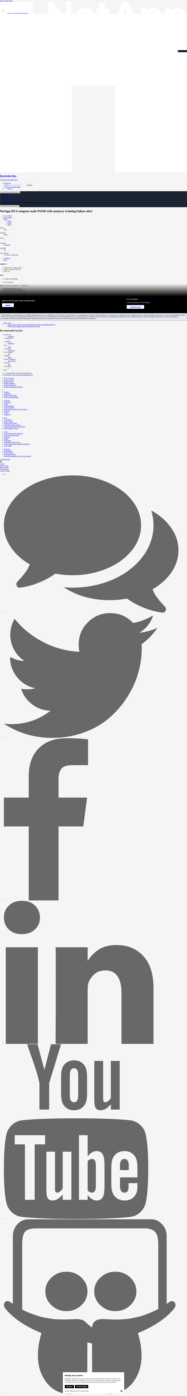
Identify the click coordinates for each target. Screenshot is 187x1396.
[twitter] (80, 737)
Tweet (10, 223)
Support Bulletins (11, 11)
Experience (11, 350)
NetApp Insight (8, 406)
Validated (11, 343)
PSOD (15, 279)
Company (7, 400)
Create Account (135, 307)
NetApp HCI (8, 199)
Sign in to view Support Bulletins (18, 13)
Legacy (6, 197)
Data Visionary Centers (11, 428)
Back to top (7, 323)
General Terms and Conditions (13, 433)
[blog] (4, 474)
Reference (11, 336)
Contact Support (9, 380)
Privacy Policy (4, 467)
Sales (5, 418)
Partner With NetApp (10, 423)
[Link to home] (9, 180)
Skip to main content (6, 1)
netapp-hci (7, 245)
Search (6, 185)
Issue (5, 260)
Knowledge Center (10, 454)
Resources (7, 449)
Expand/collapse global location (10, 206)
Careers (6, 413)
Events (6, 404)
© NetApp (5, 459)
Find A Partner (8, 421)
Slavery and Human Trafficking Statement (17, 444)
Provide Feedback (9, 383)
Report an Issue (8, 382)
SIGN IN (8, 305)
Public (10, 357)
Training (6, 392)
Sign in (10, 189)
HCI (9, 364)
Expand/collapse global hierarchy (10, 192)
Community (7, 394)
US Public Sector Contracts (12, 425)
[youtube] (76, 1218)
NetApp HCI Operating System (13, 201)
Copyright (7, 437)
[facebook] (46, 900)
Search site (7, 183)
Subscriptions (8, 451)
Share (5, 219)
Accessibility (8, 446)
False (9, 347)
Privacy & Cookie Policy (11, 435)
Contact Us (7, 414)
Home (6, 195)
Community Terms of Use (12, 442)
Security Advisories (10, 385)
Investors (6, 411)
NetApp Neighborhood (11, 397)
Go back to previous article (12, 187)
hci (5, 250)
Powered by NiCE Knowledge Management (18, 375)
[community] (91, 612)
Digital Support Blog (10, 395)
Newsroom (7, 402)
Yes (9, 354)
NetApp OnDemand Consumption (14, 427)
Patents (6, 439)
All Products (10, 10)
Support (152, 302)
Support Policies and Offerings (13, 387)
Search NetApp (8, 452)
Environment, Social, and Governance (15, 409)
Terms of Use (4, 466)
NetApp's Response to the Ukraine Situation (17, 456)
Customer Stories (9, 407)
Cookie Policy (4, 469)
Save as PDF (8, 217)
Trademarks (7, 440)
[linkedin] (78, 1043)
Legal (5, 432)
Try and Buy (8, 420)
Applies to (7, 258)
